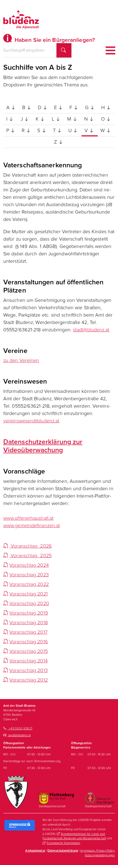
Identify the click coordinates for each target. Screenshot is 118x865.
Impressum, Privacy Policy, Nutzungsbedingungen (97, 852)
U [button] (70, 130)
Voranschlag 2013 (28, 670)
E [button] (56, 107)
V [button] (87, 130)
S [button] (39, 130)
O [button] (103, 118)
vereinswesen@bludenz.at (31, 420)
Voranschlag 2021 (28, 593)
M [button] (69, 118)
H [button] (103, 107)
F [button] (71, 107)
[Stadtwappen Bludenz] (16, 792)
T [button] (55, 130)
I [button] (7, 118)
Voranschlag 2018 (28, 622)
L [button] (54, 118)
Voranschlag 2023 (29, 574)
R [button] (24, 130)
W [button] (103, 130)
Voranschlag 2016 (28, 641)
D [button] (40, 107)
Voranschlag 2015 (28, 651)
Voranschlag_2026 (30, 546)
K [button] (38, 118)
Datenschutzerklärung (62, 850)
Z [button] (56, 141)
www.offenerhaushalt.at (28, 518)
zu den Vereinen (21, 360)
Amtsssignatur (35, 850)
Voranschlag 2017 (28, 632)
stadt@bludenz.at (91, 329)
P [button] (8, 130)
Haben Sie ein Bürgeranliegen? (54, 40)
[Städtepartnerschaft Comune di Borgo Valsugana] (99, 798)
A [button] (8, 107)
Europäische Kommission (63, 843)
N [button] (86, 118)
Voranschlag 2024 (29, 565)
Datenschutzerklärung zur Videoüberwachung (42, 446)
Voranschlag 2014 (28, 660)
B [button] (24, 107)
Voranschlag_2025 (30, 555)
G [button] (87, 107)
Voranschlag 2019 (28, 612)
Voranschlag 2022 (29, 584)
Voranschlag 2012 (28, 679)
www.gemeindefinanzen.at (31, 525)
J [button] (22, 118)
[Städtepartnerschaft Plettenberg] (56, 798)
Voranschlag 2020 (29, 603)
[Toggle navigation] (110, 50)
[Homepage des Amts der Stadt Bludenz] (21, 19)
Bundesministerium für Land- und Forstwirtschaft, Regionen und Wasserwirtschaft (74, 836)
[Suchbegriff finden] (64, 50)
